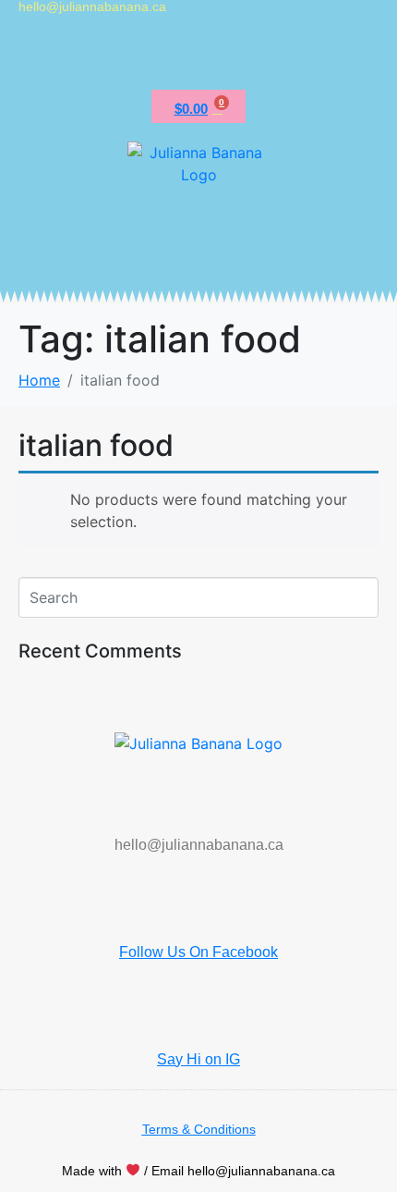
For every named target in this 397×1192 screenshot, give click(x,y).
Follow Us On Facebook (198, 952)
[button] (198, 56)
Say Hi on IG (198, 1059)
